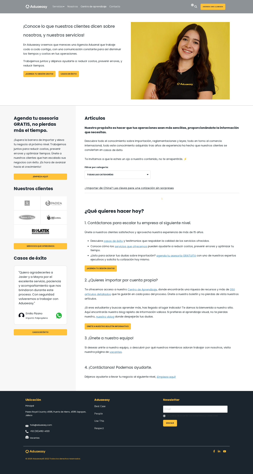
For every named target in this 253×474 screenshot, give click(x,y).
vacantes (116, 352)
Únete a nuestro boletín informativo (108, 326)
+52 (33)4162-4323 (39, 431)
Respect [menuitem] (99, 428)
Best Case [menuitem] (100, 406)
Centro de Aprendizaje (142, 289)
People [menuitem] (98, 413)
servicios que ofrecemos (40, 246)
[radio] (195, 416)
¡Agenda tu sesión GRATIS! (39, 74)
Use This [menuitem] (99, 421)
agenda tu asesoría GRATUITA (176, 255)
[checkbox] (195, 416)
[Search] (196, 7)
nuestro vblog (105, 316)
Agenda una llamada (213, 7)
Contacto (114, 6)
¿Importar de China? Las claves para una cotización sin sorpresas (129, 188)
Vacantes (35, 437)
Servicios (58, 6)
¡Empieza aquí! (40, 176)
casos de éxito (69, 74)
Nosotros (72, 6)
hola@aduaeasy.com (41, 425)
